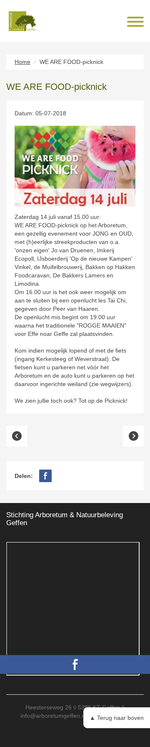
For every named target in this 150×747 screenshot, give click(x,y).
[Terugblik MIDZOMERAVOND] (133, 436)
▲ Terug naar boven (117, 717)
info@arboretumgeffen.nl (53, 715)
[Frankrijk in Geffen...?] (16, 436)
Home (22, 61)
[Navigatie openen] (135, 22)
